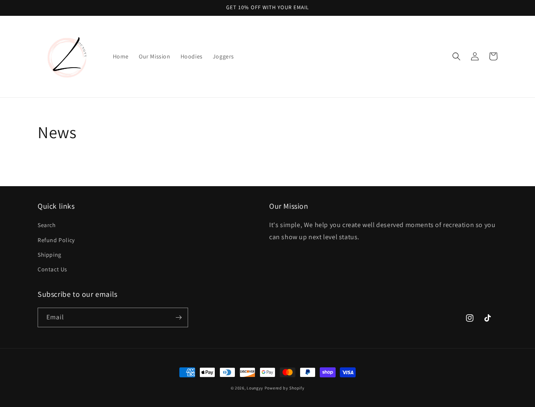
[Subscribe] (178, 317)
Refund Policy (56, 240)
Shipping (49, 254)
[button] (456, 56)
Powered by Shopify (285, 388)
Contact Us (52, 269)
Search (47, 225)
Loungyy (255, 388)
